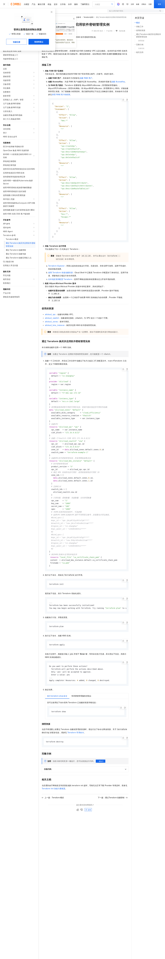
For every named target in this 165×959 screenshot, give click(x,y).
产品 (33, 4)
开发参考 (78, 17)
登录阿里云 (38, 41)
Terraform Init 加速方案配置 (53, 788)
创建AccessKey (118, 81)
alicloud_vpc (50, 314)
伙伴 (70, 4)
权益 (49, 4)
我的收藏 (122, 31)
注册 (150, 4)
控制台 (144, 4)
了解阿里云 (84, 4)
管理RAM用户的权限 (61, 94)
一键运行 (100, 761)
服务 (76, 4)
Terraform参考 (89, 17)
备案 (137, 4)
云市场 (62, 4)
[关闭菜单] (4, 4)
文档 (132, 4)
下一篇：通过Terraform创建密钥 (111, 797)
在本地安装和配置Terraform (60, 279)
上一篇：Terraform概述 (54, 797)
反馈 (89, 810)
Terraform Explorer (56, 265)
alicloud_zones (51, 321)
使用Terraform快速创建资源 (60, 272)
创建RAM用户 (86, 78)
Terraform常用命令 (75, 732)
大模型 (26, 4)
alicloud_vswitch (52, 318)
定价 (55, 4)
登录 (159, 4)
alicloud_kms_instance (54, 325)
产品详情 (109, 31)
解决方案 (41, 4)
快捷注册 (16, 42)
